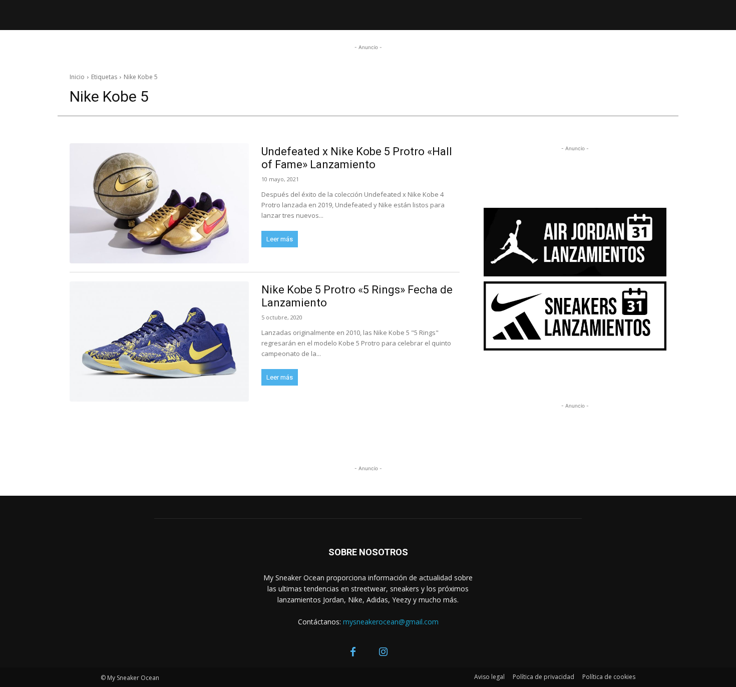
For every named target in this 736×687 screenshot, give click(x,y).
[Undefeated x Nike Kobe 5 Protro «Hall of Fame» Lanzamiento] (159, 203)
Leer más (279, 239)
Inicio (77, 77)
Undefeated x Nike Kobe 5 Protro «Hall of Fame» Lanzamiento (356, 158)
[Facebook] (352, 652)
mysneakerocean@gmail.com (391, 621)
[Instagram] (383, 652)
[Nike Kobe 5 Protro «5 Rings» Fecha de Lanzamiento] (159, 341)
